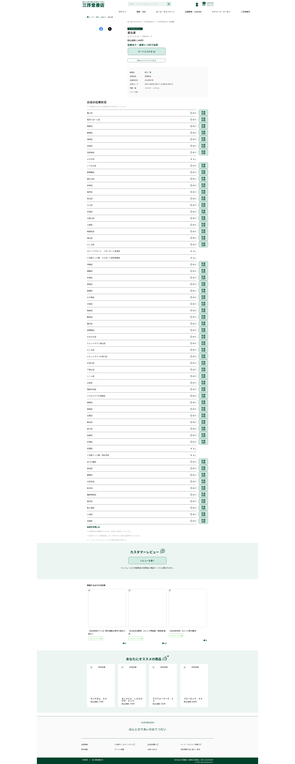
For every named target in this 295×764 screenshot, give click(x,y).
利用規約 (85, 760)
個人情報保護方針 (97, 760)
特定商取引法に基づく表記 (190, 749)
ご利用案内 (245, 11)
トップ (91, 17)
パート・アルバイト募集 (189, 744)
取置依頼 (203, 112)
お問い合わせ (152, 749)
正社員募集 (152, 744)
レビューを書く (147, 560)
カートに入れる (145, 51)
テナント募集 (119, 749)
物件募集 (84, 749)
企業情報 (84, 744)
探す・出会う (101, 17)
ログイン (122, 11)
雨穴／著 (148, 72)
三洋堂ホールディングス (123, 744)
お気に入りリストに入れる (146, 60)
